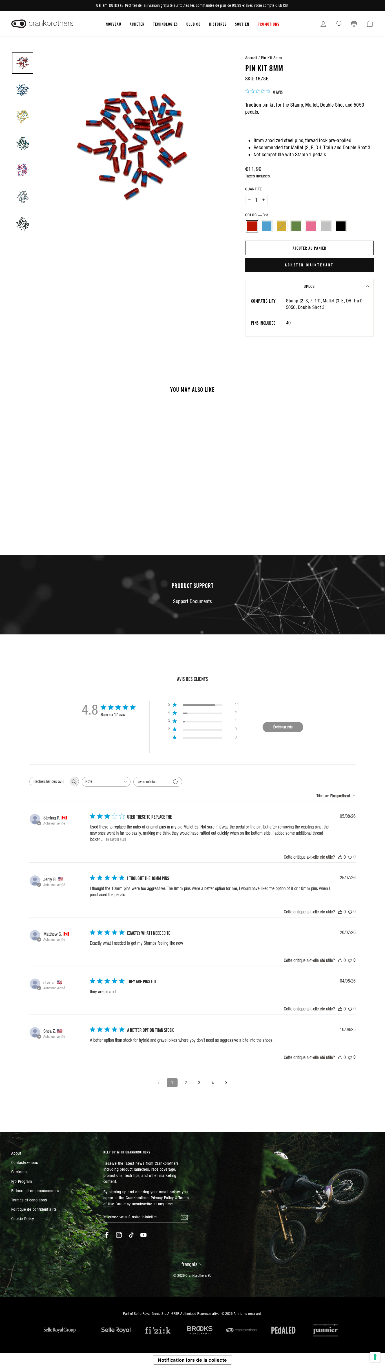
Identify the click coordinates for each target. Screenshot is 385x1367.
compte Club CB (275, 5)
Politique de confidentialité (34, 1209)
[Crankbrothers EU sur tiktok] (131, 1235)
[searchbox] (49, 781)
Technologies (165, 23)
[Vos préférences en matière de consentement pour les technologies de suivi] (375, 1357)
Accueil (251, 57)
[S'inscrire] (184, 1217)
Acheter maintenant (309, 265)
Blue (266, 226)
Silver (325, 226)
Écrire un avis (283, 727)
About (16, 1153)
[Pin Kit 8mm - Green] (54, 515)
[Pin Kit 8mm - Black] (77, 515)
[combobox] (106, 782)
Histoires (218, 23)
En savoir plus (116, 839)
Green (296, 226)
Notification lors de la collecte (192, 1360)
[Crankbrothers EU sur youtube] (143, 1235)
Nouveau (113, 23)
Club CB (193, 23)
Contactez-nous (24, 1162)
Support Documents (192, 601)
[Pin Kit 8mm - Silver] (69, 515)
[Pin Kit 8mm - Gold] (46, 515)
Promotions (268, 23)
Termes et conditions (29, 1199)
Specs (309, 286)
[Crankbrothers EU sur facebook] (106, 1235)
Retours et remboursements (35, 1190)
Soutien (242, 23)
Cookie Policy (22, 1218)
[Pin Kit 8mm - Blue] (39, 515)
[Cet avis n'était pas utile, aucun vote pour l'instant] (350, 857)
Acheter (137, 23)
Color (256, 215)
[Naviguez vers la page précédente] (158, 1082)
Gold (281, 226)
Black (340, 226)
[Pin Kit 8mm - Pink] (62, 515)
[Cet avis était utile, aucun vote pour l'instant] (340, 857)
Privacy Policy (162, 1197)
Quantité (253, 189)
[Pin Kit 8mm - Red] (31, 515)
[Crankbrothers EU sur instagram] (119, 1235)
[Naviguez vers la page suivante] (226, 1082)
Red (252, 226)
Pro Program (21, 1181)
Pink (311, 226)
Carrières (18, 1171)
